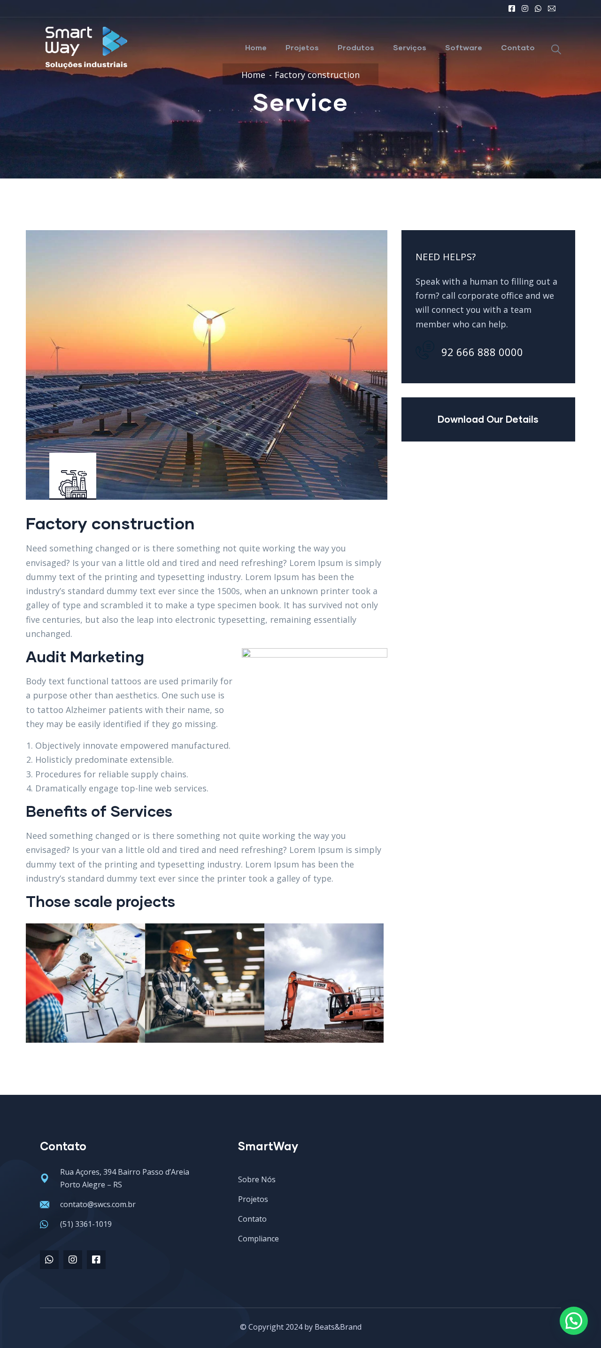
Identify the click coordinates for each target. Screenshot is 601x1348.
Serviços (409, 47)
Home (256, 47)
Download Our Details (488, 419)
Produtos (356, 47)
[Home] (87, 48)
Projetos (302, 47)
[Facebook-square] (96, 1259)
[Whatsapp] (49, 1259)
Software (463, 47)
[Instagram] (72, 1259)
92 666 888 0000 (482, 352)
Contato (518, 47)
